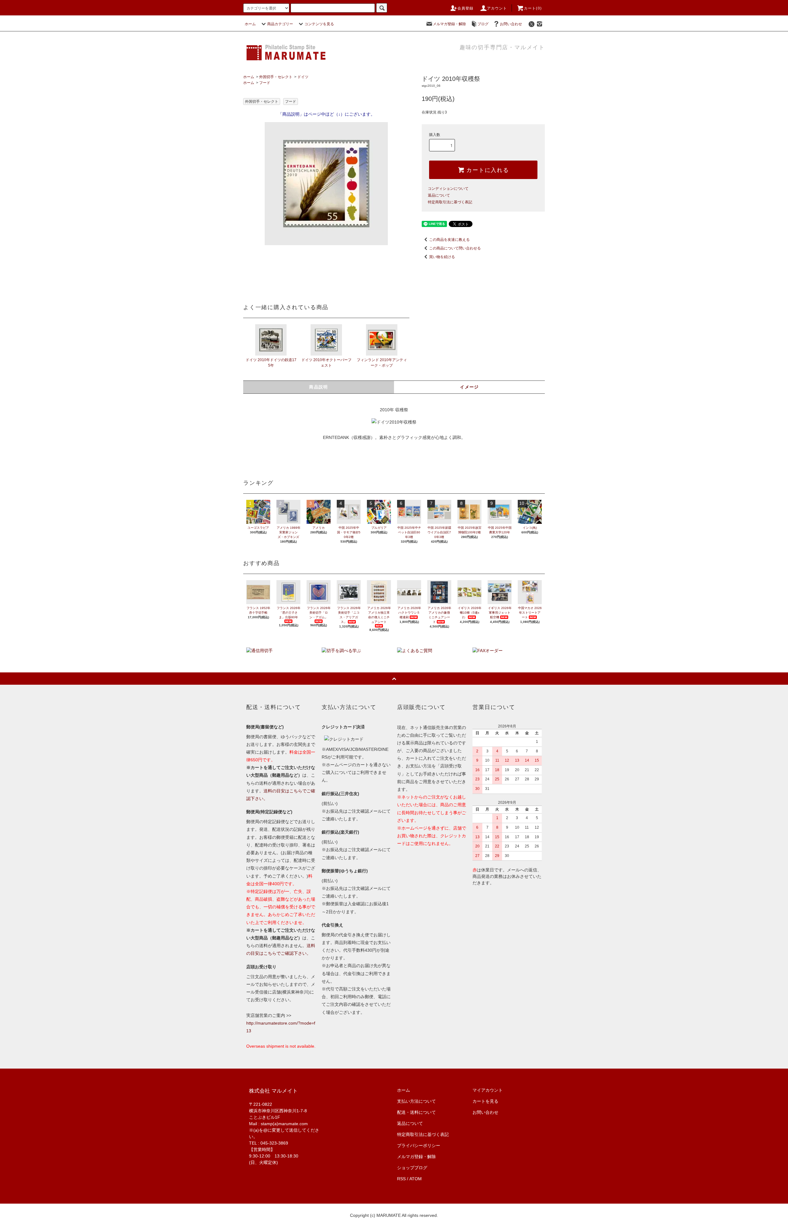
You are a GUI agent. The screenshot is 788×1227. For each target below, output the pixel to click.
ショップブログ (412, 1167)
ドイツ (302, 77)
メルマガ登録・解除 (449, 24)
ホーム (250, 24)
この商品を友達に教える (449, 239)
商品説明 (318, 386)
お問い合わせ (511, 24)
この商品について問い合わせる (455, 248)
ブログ (482, 24)
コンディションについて (448, 188)
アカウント (497, 8)
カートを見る (485, 1101)
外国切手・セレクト (275, 77)
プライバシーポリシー (418, 1145)
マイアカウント (487, 1090)
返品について (439, 195)
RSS (401, 1178)
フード (264, 83)
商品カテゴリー (280, 24)
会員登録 (465, 8)
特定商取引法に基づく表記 (450, 202)
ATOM (415, 1178)
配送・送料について (416, 1112)
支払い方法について (416, 1101)
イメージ (469, 386)
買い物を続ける (442, 257)
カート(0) (533, 8)
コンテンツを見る (319, 24)
